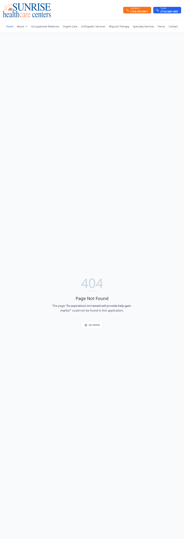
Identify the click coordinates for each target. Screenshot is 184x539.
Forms (161, 26)
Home (9, 26)
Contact (173, 26)
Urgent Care (70, 26)
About (20, 26)
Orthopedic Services (93, 26)
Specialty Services (143, 26)
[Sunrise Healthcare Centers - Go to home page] (27, 10)
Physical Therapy (119, 26)
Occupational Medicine (45, 26)
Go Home (94, 325)
